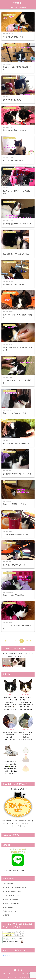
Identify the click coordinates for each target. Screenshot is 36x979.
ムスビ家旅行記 (8, 907)
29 (27, 641)
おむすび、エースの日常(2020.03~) (14, 887)
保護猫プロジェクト (9, 911)
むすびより (18, 2)
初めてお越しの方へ (20, 7)
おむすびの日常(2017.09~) (11, 891)
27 (16, 641)
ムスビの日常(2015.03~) (9, 14)
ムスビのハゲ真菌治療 (10, 899)
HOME (19, 970)
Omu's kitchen (8, 883)
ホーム (5, 973)
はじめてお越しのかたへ (11, 895)
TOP (11, 7)
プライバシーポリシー (26, 973)
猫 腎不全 (6, 915)
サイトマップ (13, 973)
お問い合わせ (6, 955)
